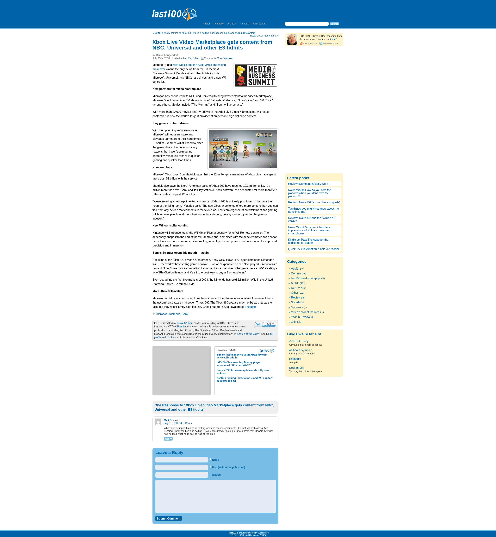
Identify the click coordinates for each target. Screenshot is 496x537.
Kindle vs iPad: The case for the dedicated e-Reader (308, 241)
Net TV (187, 58)
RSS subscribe (310, 43)
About (207, 23)
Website (216, 475)
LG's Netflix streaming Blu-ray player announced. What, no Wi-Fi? (239, 364)
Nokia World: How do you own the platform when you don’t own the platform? (309, 193)
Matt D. (168, 420)
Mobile (295, 283)
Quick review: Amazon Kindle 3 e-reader (313, 249)
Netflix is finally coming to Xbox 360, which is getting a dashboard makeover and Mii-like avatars (204, 33)
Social (295, 302)
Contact (244, 23)
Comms (296, 273)
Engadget (251, 306)
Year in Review (300, 316)
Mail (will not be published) (227, 467)
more (333, 39)
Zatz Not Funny (299, 341)
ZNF (294, 321)
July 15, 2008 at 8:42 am (178, 423)
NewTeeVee (296, 367)
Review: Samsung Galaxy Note (308, 183)
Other (196, 58)
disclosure (172, 337)
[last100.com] (175, 12)
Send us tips (258, 23)
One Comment (225, 58)
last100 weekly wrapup (305, 278)
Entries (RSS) (238, 535)
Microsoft (161, 314)
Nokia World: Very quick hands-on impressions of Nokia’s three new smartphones (309, 230)
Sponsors (297, 307)
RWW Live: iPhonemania (263, 35)
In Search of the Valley (246, 333)
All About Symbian (300, 350)
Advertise (219, 23)
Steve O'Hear (184, 323)
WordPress (263, 533)
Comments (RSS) (257, 535)
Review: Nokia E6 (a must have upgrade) (314, 202)
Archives (232, 23)
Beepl (180, 326)
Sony (185, 314)
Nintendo (174, 314)
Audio (294, 268)
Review (296, 297)
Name (214, 459)
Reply (168, 438)
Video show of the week (306, 312)
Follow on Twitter (330, 43)
